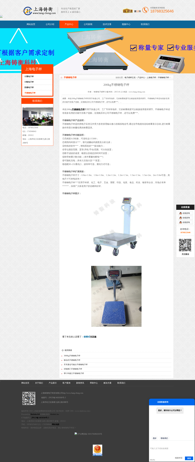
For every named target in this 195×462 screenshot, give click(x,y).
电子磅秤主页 (130, 77)
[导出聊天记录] (192, 444)
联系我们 (145, 24)
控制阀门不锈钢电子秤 (73, 369)
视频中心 (126, 24)
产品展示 (53, 383)
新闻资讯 (80, 383)
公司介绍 (50, 24)
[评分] (156, 444)
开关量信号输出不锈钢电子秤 (76, 364)
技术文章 (107, 24)
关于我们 (39, 383)
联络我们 (164, 438)
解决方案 (108, 383)
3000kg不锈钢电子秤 (72, 356)
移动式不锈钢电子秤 (72, 360)
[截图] (164, 444)
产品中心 (69, 24)
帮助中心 (94, 383)
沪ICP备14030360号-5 (57, 398)
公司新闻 (88, 24)
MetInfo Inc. (54, 414)
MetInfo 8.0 (35, 414)
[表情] (152, 444)
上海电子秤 (151, 77)
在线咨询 (186, 213)
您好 (154, 438)
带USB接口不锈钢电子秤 (74, 373)
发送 (189, 458)
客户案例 (66, 383)
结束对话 (178, 458)
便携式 (87, 337)
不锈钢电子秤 (163, 77)
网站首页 (31, 24)
